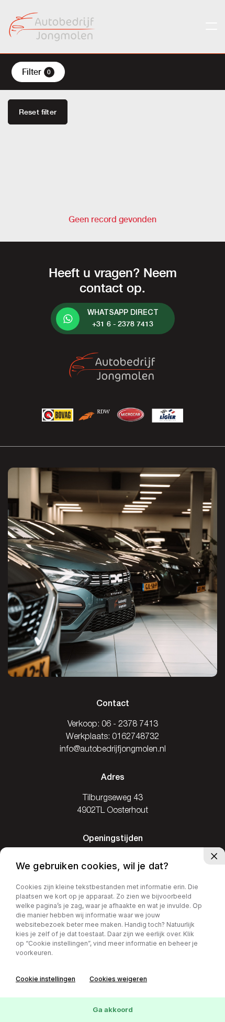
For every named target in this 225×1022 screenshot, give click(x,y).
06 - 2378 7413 (130, 724)
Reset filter (38, 112)
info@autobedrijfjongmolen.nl (113, 749)
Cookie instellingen (45, 979)
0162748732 (135, 737)
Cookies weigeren (118, 979)
